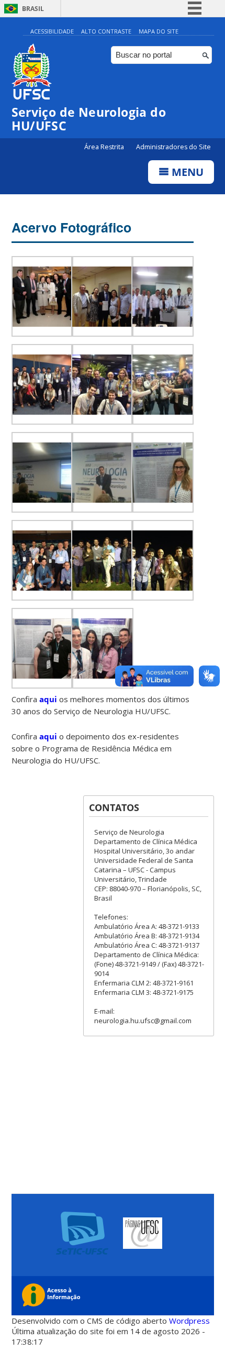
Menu (186, 172)
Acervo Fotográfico (71, 227)
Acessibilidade (52, 31)
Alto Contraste (106, 31)
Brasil (33, 8)
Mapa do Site (158, 31)
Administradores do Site (173, 146)
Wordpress (189, 1320)
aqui (48, 699)
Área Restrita (105, 146)
